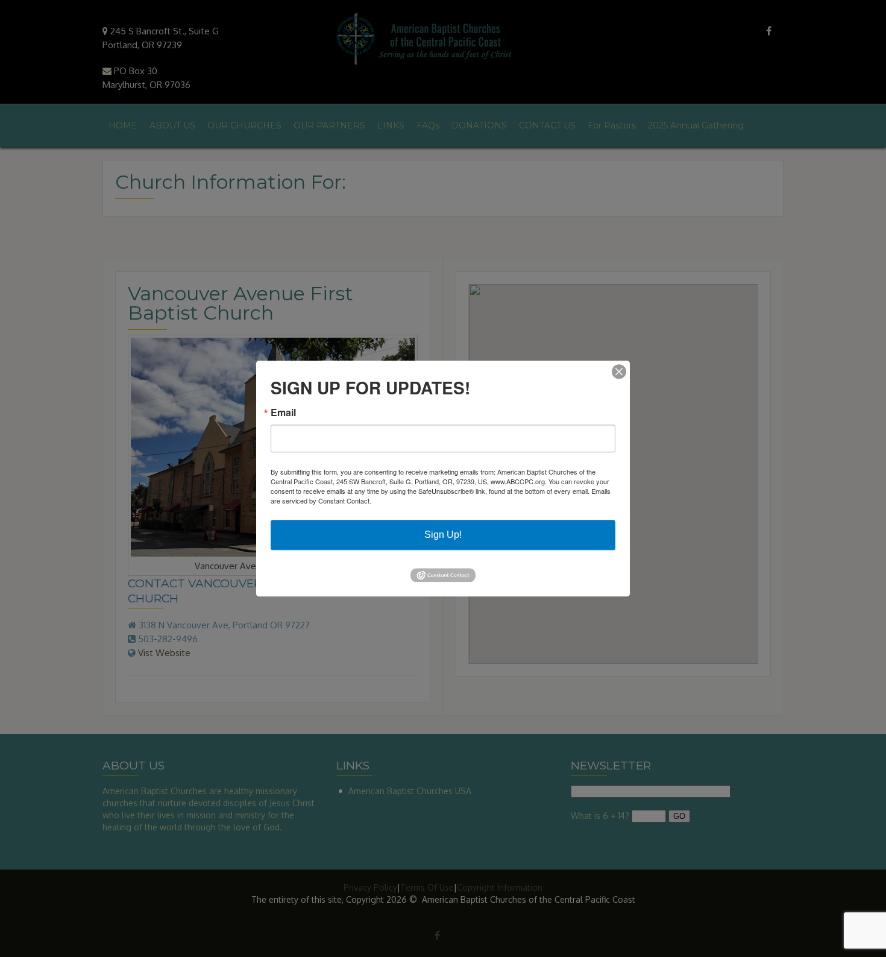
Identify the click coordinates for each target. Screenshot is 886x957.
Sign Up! (443, 534)
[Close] (619, 371)
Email (283, 412)
